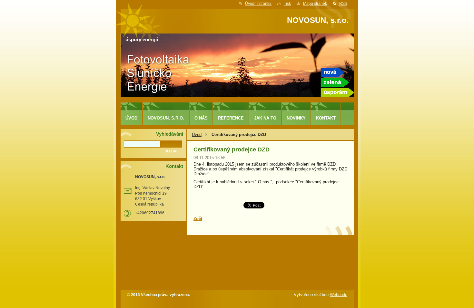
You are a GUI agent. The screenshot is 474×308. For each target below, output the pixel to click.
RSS (343, 3)
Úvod (197, 134)
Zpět (197, 218)
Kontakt (326, 118)
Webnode (338, 294)
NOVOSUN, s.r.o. (166, 118)
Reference (231, 118)
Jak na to (265, 118)
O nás (201, 118)
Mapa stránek (315, 3)
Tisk (287, 3)
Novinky (296, 118)
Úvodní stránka (258, 3)
